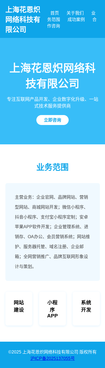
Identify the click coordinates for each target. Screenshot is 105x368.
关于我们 (75, 13)
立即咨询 (52, 120)
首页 (54, 13)
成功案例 (76, 19)
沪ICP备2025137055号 (52, 358)
